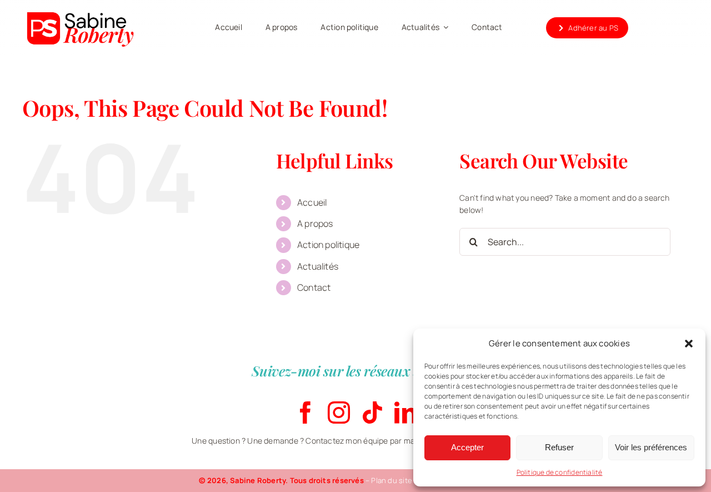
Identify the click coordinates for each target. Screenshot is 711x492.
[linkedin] (405, 412)
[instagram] (339, 412)
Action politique (328, 244)
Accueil (312, 202)
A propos (315, 223)
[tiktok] (372, 412)
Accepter (467, 447)
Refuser (559, 447)
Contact (314, 287)
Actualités (317, 266)
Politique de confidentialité (560, 472)
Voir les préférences (651, 447)
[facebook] (305, 412)
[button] (688, 343)
